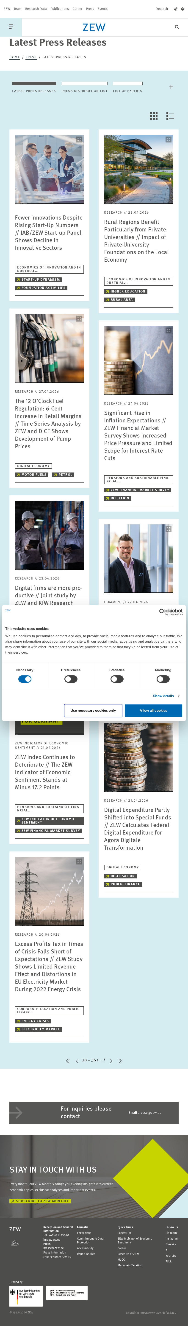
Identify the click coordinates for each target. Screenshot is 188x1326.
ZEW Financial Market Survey (140, 490)
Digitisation (123, 876)
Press (90, 9)
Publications (59, 9)
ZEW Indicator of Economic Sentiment (48, 821)
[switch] (70, 679)
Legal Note (84, 1233)
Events (103, 9)
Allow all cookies (153, 710)
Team (18, 9)
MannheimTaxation (130, 1265)
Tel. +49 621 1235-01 (56, 1235)
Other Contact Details (57, 1257)
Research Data (36, 9)
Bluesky (171, 1244)
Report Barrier (86, 1254)
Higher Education (128, 291)
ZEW (7, 9)
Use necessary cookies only (93, 710)
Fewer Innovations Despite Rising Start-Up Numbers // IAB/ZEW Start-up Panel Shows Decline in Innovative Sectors (49, 233)
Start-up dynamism (41, 280)
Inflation (120, 498)
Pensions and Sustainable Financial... (137, 479)
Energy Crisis (35, 1021)
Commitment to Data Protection (90, 1240)
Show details (163, 696)
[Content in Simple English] (182, 9)
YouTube (171, 1255)
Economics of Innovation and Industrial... (49, 269)
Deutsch (162, 9)
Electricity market (41, 1029)
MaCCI (122, 1259)
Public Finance (125, 884)
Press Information (54, 1252)
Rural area (122, 300)
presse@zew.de (145, 1113)
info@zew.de (51, 1239)
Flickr (169, 1261)
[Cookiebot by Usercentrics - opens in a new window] (163, 612)
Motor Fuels (34, 475)
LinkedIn (171, 1233)
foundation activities (44, 288)
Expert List (124, 1233)
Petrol (65, 475)
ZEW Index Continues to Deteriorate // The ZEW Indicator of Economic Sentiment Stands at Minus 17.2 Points (45, 772)
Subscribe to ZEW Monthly (42, 1201)
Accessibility (85, 1248)
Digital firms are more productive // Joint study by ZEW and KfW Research (49, 595)
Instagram (172, 1238)
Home (14, 57)
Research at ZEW (128, 1254)
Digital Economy (33, 466)
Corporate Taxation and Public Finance (48, 1010)
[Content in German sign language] (175, 9)
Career (77, 9)
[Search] (177, 27)
